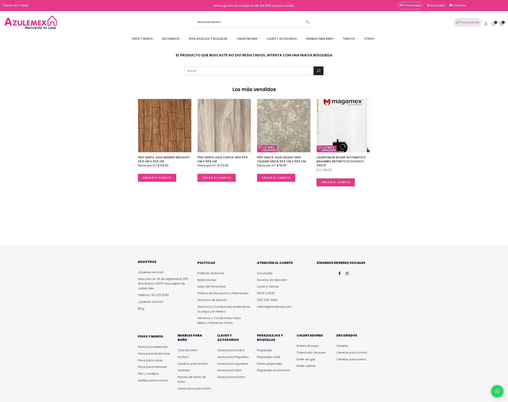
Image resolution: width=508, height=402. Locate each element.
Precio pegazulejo (269, 364)
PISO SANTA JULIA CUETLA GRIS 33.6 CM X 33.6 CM (222, 159)
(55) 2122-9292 (267, 300)
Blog (141, 309)
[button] (497, 391)
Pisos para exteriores (152, 347)
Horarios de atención (272, 280)
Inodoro (183, 357)
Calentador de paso (311, 353)
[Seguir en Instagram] (347, 273)
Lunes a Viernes (268, 287)
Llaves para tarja (229, 370)
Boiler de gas (306, 359)
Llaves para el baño (231, 377)
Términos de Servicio (212, 300)
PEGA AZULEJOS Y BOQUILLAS (208, 39)
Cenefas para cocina (351, 353)
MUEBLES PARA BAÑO (319, 39)
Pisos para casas (150, 360)
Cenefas (342, 346)
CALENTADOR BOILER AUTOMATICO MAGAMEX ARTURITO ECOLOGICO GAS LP (341, 161)
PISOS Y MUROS (142, 39)
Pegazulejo (264, 350)
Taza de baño (187, 350)
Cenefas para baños (351, 359)
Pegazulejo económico (273, 370)
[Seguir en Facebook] (339, 273)
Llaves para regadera (232, 364)
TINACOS (349, 39)
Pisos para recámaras (154, 354)
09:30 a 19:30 (266, 293)
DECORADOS (170, 39)
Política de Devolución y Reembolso (223, 293)
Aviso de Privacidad (211, 287)
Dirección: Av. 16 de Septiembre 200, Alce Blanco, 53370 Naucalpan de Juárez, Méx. (163, 283)
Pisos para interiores (152, 367)
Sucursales (264, 273)
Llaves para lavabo (231, 350)
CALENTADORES (247, 39)
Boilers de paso (308, 346)
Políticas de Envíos (210, 273)
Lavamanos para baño (194, 388)
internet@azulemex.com (274, 307)
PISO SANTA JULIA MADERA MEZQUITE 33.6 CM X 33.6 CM (164, 159)
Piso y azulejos (148, 374)
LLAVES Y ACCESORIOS (282, 39)
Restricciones (206, 280)
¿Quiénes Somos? (151, 302)
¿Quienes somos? (151, 272)
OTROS (369, 39)
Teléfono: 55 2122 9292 (153, 295)
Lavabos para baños (193, 364)
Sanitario (184, 370)
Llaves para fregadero (233, 357)
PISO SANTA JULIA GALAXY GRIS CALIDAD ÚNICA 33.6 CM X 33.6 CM (281, 159)
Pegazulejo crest (268, 357)
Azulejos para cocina (153, 380)
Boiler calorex (306, 366)
